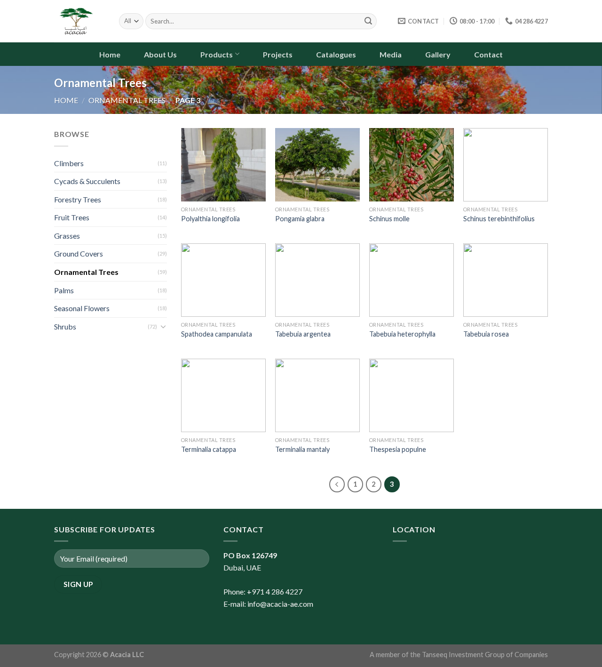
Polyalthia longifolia (210, 219)
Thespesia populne (397, 449)
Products (216, 54)
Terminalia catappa (208, 449)
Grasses (67, 235)
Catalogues (336, 54)
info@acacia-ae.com (280, 603)
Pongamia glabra (300, 219)
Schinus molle (389, 219)
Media (391, 54)
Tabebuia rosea (486, 334)
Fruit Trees (71, 217)
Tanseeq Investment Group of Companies (485, 655)
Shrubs (65, 326)
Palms (64, 290)
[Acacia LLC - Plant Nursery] (79, 21)
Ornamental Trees (127, 100)
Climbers (69, 163)
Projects (278, 54)
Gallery (438, 54)
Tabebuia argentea (303, 334)
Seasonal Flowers (82, 308)
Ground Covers (78, 253)
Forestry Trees (77, 199)
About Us (160, 54)
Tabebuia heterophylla (402, 334)
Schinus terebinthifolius (499, 219)
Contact (488, 54)
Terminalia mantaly (302, 449)
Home (109, 54)
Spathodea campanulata (216, 334)
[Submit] (368, 21)
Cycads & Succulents (87, 181)
